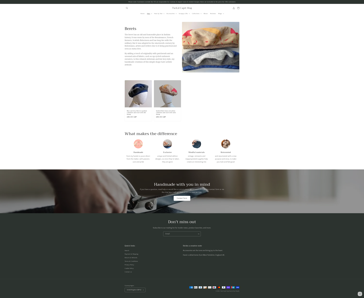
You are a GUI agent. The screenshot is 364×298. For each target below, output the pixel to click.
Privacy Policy (129, 265)
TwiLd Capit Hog (224, 291)
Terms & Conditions (131, 261)
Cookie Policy (129, 268)
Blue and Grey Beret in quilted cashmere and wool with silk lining (137, 112)
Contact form (182, 198)
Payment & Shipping (131, 254)
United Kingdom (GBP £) (134, 290)
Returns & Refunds (131, 257)
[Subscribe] (198, 233)
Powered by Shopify (234, 291)
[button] (127, 8)
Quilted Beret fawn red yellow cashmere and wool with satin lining (166, 112)
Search (127, 250)
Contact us (128, 272)
